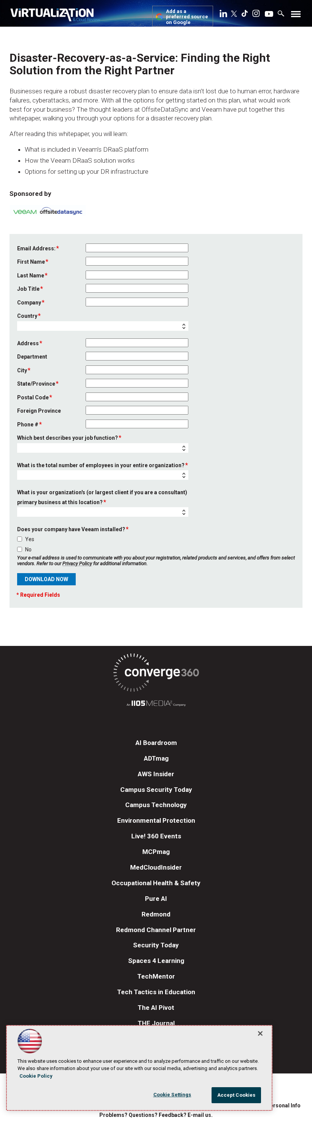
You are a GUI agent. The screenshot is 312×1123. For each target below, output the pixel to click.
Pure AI (156, 898)
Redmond (156, 914)
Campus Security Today (156, 789)
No (28, 549)
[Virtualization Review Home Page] (55, 16)
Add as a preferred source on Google (187, 17)
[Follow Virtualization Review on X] (234, 14)
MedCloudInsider (156, 867)
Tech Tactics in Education (156, 992)
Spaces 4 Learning (156, 960)
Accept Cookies (236, 1095)
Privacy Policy (77, 563)
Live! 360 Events (156, 836)
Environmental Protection (156, 820)
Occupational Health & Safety (156, 883)
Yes (29, 539)
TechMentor (156, 976)
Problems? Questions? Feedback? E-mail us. (156, 1115)
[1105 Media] (156, 704)
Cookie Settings (172, 1094)
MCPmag (156, 851)
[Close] (260, 1033)
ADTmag (156, 758)
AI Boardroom (156, 743)
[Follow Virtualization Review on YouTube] (269, 14)
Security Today (156, 945)
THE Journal (156, 1023)
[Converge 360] (156, 674)
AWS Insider (156, 774)
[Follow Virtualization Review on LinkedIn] (223, 15)
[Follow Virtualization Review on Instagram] (256, 15)
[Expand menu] (295, 16)
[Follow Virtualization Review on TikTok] (244, 15)
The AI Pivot (156, 1007)
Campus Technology (156, 805)
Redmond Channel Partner (156, 930)
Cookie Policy (36, 1076)
